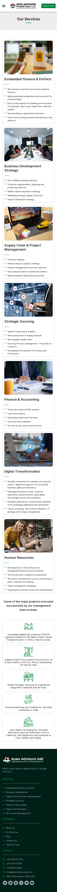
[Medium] (10, 883)
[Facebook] (16, 883)
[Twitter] (26, 883)
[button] (3, 6)
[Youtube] (32, 883)
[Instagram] (21, 883)
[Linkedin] (5, 883)
